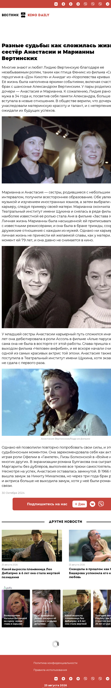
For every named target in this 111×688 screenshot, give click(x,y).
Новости (11, 24)
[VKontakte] (56, 4)
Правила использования (50, 670)
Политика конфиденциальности (55, 663)
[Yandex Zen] (63, 4)
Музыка (74, 24)
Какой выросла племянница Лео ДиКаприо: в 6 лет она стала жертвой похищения (31, 573)
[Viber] (85, 4)
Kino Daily (25, 15)
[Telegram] (107, 4)
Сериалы (92, 24)
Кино (40, 24)
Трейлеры (56, 24)
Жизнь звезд (27, 26)
